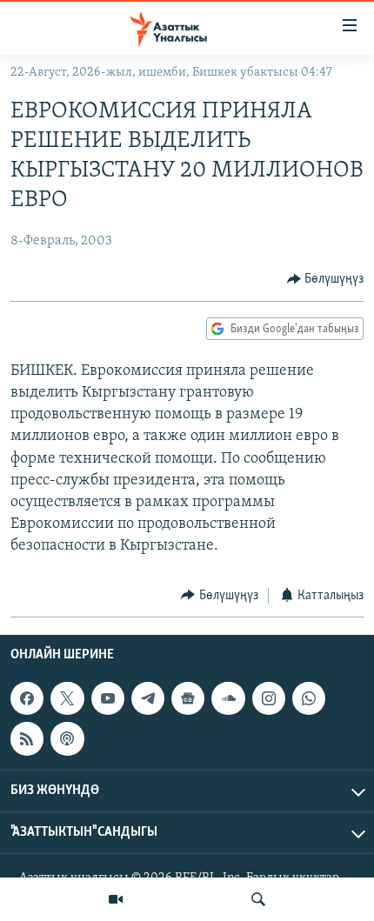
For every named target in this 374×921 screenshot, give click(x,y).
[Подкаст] (66, 738)
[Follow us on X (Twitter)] (66, 698)
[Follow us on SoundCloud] (227, 698)
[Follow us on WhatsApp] (308, 698)
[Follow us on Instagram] (268, 698)
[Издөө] (258, 899)
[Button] (325, 279)
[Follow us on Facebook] (26, 698)
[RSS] (26, 738)
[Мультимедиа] (116, 899)
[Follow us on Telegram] (147, 698)
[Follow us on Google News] (187, 698)
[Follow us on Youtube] (107, 698)
